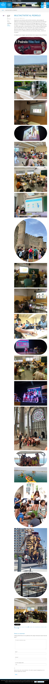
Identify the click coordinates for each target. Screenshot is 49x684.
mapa (8, 24)
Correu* (16, 657)
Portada (26, 627)
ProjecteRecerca (37, 627)
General (22, 627)
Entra (48, 0)
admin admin (17, 18)
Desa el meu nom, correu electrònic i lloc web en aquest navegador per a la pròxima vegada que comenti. (29, 671)
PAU (33, 627)
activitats (30, 627)
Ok (35, 681)
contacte (8, 25)
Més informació (40, 681)
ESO (20, 627)
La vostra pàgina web (19, 662)
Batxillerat (17, 627)
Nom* (16, 651)
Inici (3, 10)
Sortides (42, 627)
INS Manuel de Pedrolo (3, 4)
